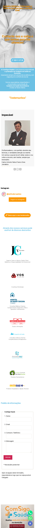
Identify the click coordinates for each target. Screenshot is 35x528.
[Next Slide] (20, 172)
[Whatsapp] (30, 518)
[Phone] (30, 513)
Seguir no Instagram (17, 202)
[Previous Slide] (15, 172)
